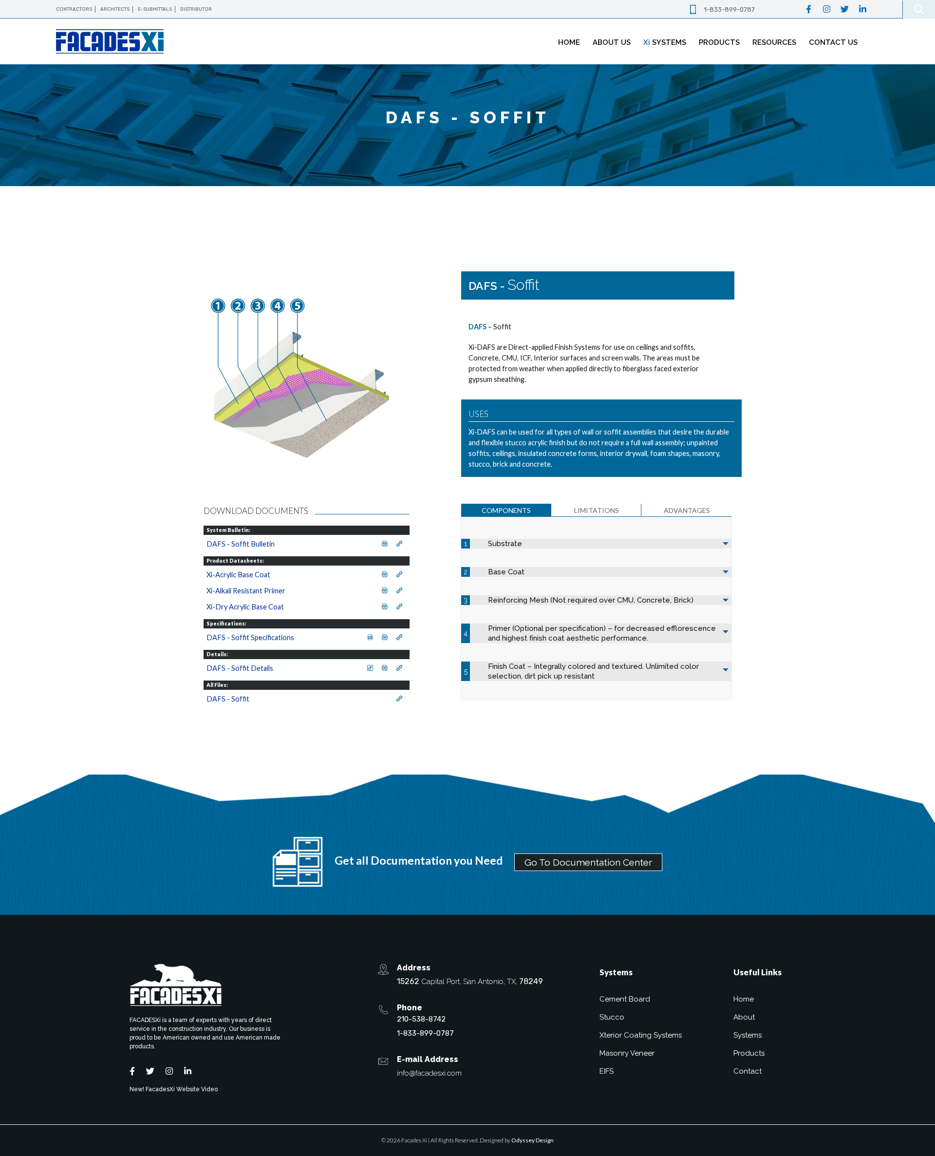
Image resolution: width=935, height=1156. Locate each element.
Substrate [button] (505, 543)
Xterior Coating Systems (640, 1035)
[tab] (506, 510)
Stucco (611, 1017)
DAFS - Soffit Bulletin (240, 544)
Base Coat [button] (506, 572)
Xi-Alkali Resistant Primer (245, 591)
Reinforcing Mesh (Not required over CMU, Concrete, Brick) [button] (590, 600)
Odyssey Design (532, 1140)
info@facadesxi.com (429, 1073)
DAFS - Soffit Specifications (250, 637)
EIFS (606, 1071)
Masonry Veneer (626, 1053)
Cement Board (624, 999)
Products (749, 1053)
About (744, 1017)
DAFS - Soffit (227, 699)
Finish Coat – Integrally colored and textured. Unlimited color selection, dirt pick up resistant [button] (593, 671)
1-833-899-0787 (729, 9)
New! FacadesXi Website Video (174, 1089)
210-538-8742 (421, 1019)
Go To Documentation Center (588, 862)
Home (743, 999)
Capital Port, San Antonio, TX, (470, 981)
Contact (747, 1071)
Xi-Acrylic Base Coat (238, 574)
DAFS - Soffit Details (239, 668)
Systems (747, 1035)
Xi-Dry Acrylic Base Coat (245, 607)
